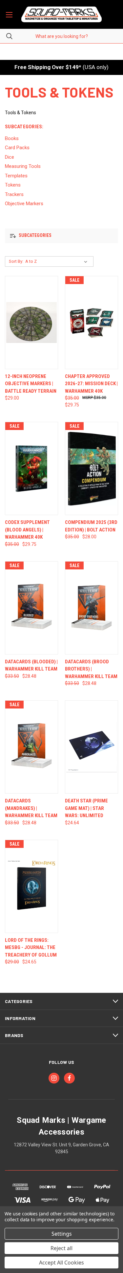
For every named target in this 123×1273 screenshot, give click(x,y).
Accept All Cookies (61, 1262)
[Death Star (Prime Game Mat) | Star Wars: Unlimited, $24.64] (91, 747)
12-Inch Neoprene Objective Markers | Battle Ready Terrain (30, 383)
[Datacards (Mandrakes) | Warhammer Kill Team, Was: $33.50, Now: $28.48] (31, 747)
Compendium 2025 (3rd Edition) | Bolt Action (91, 526)
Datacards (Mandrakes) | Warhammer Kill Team (31, 808)
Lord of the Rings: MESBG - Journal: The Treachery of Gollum (31, 947)
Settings (61, 1233)
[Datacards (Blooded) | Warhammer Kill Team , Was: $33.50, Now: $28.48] (31, 608)
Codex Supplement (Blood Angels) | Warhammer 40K (27, 529)
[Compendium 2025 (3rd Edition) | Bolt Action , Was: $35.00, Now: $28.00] (91, 468)
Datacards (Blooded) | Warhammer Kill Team (31, 665)
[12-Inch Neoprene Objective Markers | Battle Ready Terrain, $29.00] (31, 322)
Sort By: (16, 261)
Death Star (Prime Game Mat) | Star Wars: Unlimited (86, 808)
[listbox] (57, 261)
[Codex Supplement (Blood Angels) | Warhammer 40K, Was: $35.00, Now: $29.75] (31, 468)
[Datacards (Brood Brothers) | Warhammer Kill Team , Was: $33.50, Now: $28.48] (91, 608)
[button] (61, 235)
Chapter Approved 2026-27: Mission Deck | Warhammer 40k (91, 383)
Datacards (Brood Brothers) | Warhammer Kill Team (91, 669)
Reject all (61, 1248)
